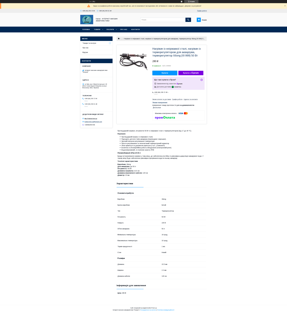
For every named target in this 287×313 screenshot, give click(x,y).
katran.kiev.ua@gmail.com (93, 122)
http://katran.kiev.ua (90, 118)
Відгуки (85, 52)
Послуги (110, 29)
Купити (165, 73)
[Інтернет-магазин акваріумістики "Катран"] (86, 24)
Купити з (187, 73)
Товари (97, 29)
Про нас (123, 29)
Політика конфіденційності (165, 310)
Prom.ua (154, 308)
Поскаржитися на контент (148, 310)
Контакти (135, 29)
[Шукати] (188, 20)
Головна (86, 29)
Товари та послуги (89, 43)
